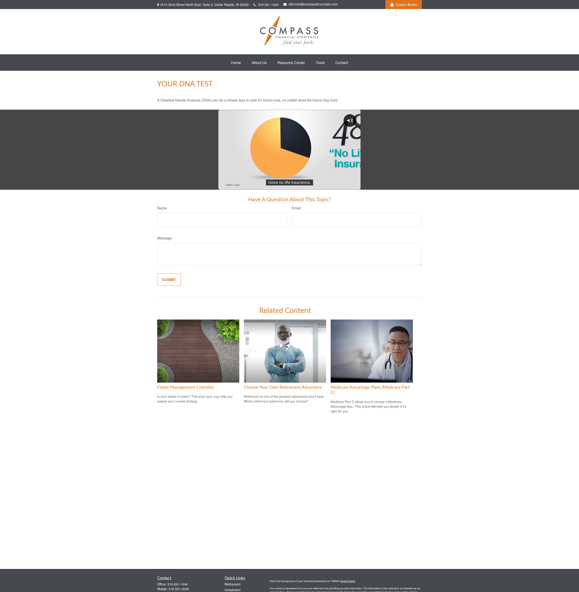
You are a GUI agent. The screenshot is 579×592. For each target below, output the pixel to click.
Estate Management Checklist (185, 387)
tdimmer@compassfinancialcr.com (313, 4)
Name (162, 208)
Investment (232, 589)
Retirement (232, 584)
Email (296, 208)
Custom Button (406, 4)
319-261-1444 (268, 4)
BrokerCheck (348, 581)
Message (164, 238)
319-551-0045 (178, 589)
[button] (236, 62)
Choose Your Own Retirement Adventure (283, 387)
